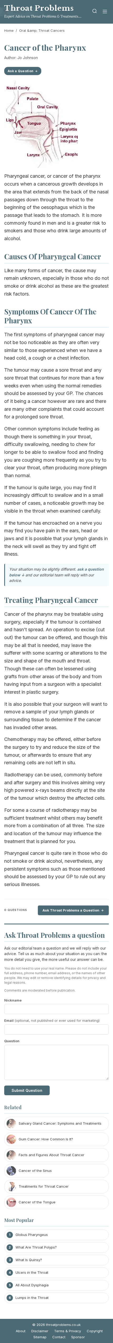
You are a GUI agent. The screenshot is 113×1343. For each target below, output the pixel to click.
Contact (58, 1337)
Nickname (13, 1000)
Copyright (95, 1331)
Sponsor (78, 1337)
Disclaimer (39, 1331)
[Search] (94, 12)
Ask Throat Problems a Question (71, 910)
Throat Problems (39, 8)
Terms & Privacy (67, 1331)
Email (52, 1020)
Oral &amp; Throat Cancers (42, 30)
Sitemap (40, 1337)
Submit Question (27, 1090)
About (20, 1331)
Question (11, 1041)
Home (9, 30)
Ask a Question (20, 71)
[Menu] (105, 12)
